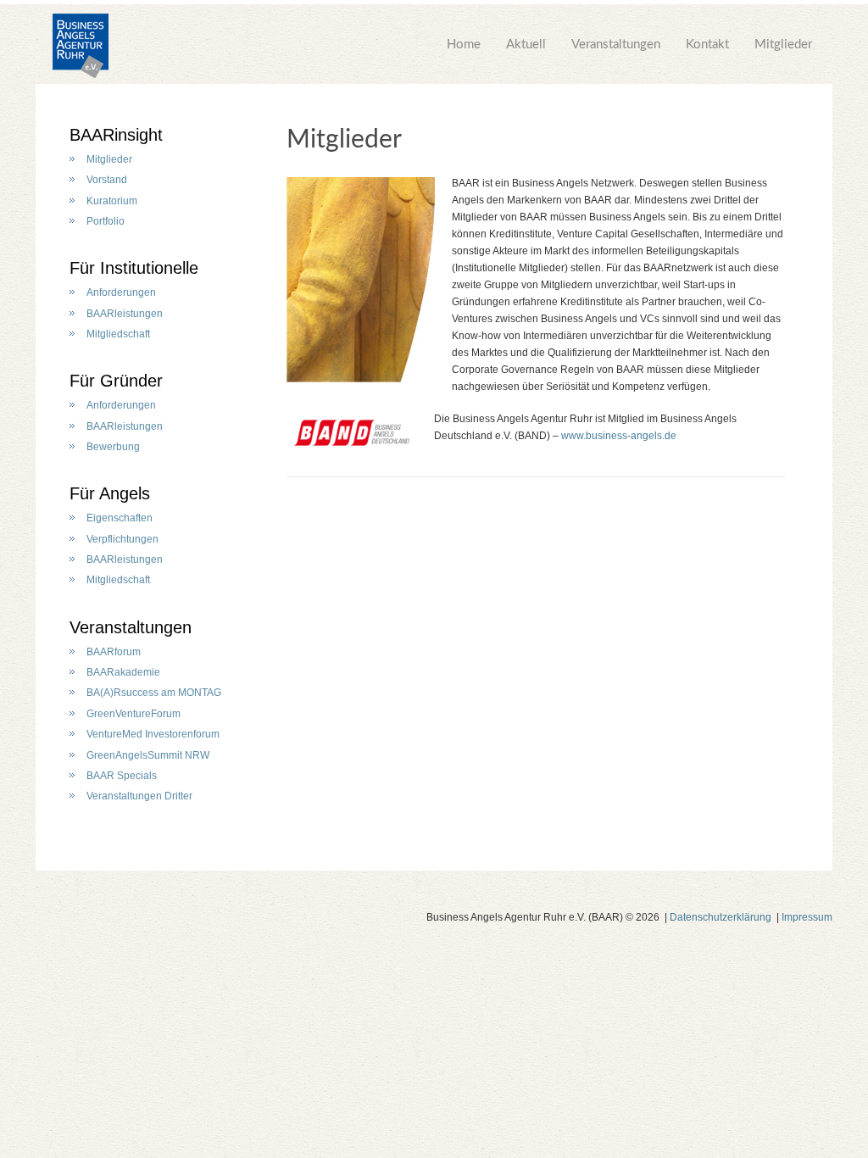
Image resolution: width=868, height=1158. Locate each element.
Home (464, 44)
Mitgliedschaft (118, 334)
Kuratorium (111, 201)
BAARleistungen (124, 314)
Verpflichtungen (122, 539)
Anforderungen (121, 292)
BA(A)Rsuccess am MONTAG (153, 693)
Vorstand (106, 180)
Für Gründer (116, 380)
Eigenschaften (119, 518)
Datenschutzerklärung (720, 917)
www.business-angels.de (618, 436)
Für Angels (110, 493)
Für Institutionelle (134, 268)
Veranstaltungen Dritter (139, 796)
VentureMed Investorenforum (153, 734)
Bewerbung (113, 447)
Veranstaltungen (615, 44)
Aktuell (526, 44)
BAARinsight (116, 134)
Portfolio (105, 221)
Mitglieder (783, 44)
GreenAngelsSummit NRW (147, 755)
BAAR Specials (121, 776)
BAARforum (113, 652)
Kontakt (707, 44)
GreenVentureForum (133, 714)
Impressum (807, 917)
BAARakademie (123, 672)
